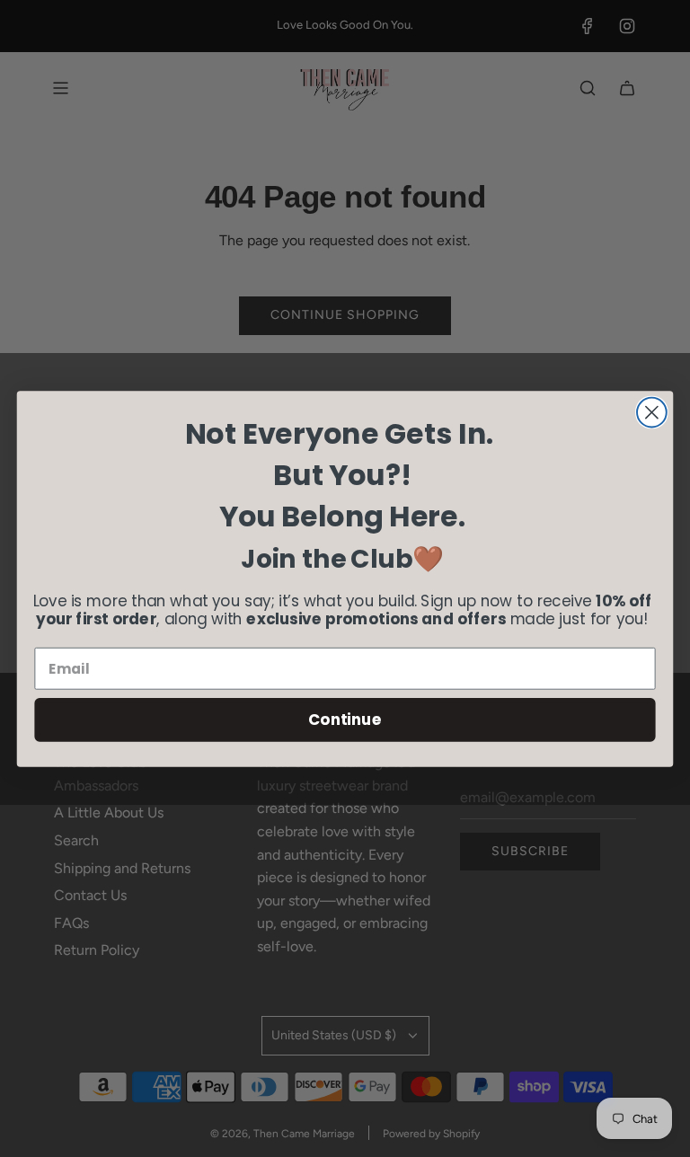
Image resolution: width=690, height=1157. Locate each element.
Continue (344, 719)
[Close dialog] (652, 412)
